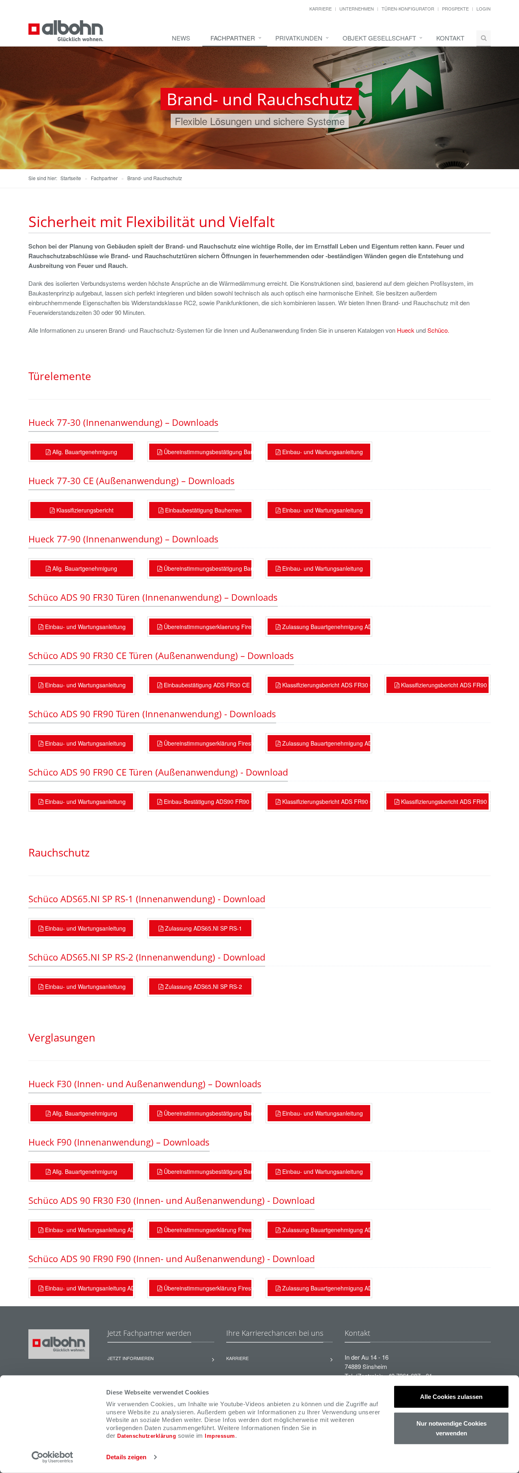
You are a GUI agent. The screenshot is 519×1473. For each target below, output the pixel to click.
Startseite (70, 177)
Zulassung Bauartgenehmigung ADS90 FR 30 (325, 627)
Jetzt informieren (130, 1358)
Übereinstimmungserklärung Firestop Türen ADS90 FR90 (207, 743)
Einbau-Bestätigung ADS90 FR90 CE (207, 801)
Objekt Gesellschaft (379, 38)
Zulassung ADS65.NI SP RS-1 (202, 928)
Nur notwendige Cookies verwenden (451, 1428)
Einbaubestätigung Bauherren (202, 510)
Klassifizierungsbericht (84, 510)
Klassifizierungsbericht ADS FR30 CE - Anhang (325, 685)
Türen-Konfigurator (408, 8)
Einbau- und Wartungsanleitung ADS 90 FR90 (88, 1288)
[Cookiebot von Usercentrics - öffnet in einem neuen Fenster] (52, 1457)
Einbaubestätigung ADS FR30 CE (206, 685)
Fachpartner (232, 38)
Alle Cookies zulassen (451, 1396)
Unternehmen (356, 8)
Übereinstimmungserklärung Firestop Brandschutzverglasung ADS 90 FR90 (207, 1288)
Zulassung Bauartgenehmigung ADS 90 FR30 (325, 1230)
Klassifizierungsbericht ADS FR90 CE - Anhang (444, 801)
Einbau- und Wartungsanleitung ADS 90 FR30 (88, 1230)
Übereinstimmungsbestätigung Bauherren (207, 452)
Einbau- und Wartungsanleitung (322, 452)
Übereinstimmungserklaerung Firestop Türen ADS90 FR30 (207, 627)
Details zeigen (126, 1457)
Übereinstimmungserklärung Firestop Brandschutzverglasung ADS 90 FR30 (207, 1230)
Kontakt (450, 38)
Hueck (405, 330)
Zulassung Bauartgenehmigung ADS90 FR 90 (325, 743)
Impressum (220, 1436)
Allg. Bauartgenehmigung (84, 452)
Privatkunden (298, 38)
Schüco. (438, 330)
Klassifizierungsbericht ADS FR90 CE (444, 685)
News (181, 38)
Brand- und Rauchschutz (154, 177)
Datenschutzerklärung (146, 1436)
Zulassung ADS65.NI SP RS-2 (202, 986)
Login (483, 8)
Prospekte (455, 8)
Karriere (320, 8)
